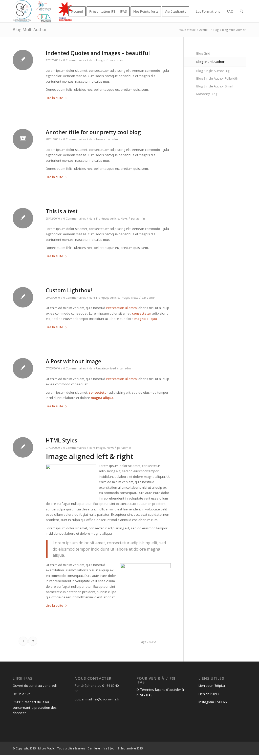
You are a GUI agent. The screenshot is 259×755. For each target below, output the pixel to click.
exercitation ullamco (121, 307)
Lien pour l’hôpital (212, 685)
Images (100, 60)
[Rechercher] (241, 11)
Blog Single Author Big (212, 70)
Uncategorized (106, 368)
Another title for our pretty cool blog (93, 132)
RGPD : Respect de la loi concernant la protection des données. (35, 707)
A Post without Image (73, 361)
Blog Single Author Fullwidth (217, 78)
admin (118, 60)
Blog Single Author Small (214, 86)
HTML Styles (61, 440)
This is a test (62, 211)
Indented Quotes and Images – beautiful (98, 53)
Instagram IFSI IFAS (213, 702)
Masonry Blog (206, 93)
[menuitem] (77, 11)
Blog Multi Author (30, 29)
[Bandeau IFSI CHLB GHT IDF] (43, 11)
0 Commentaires (74, 60)
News (99, 139)
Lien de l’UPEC (209, 694)
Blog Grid (203, 53)
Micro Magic (46, 748)
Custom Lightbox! (69, 290)
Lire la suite (54, 98)
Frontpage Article (107, 218)
